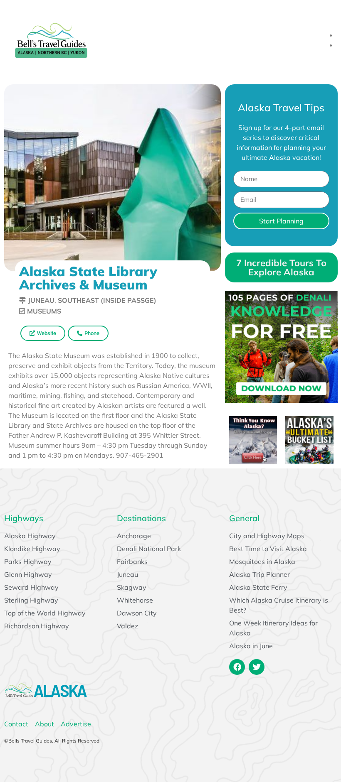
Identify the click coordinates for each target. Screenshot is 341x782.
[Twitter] (256, 667)
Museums (44, 311)
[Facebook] (237, 667)
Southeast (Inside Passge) (107, 300)
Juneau (41, 300)
